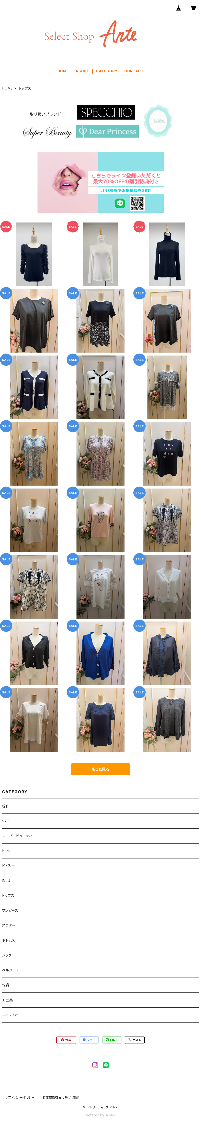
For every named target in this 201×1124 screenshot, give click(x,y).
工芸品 (7, 1000)
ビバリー (8, 866)
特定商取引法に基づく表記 (61, 1097)
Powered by (95, 1115)
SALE (6, 821)
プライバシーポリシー (20, 1097)
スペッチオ (10, 1015)
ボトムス (8, 940)
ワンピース (10, 910)
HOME (63, 71)
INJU (6, 881)
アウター (8, 925)
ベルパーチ (10, 970)
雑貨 (5, 985)
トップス (8, 895)
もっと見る (100, 769)
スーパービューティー (19, 836)
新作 (5, 806)
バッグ (7, 955)
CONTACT (134, 71)
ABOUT (82, 71)
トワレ (6, 851)
